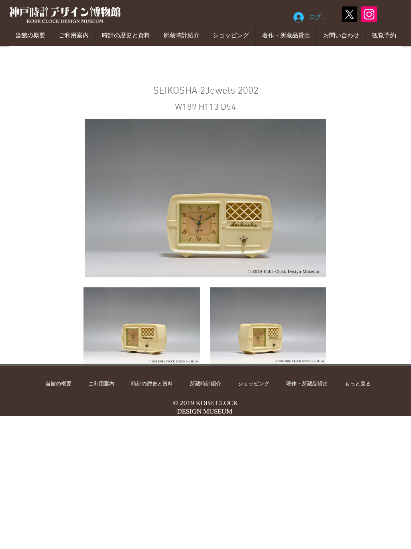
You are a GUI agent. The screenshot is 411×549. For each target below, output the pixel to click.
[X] (349, 14)
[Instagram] (369, 14)
